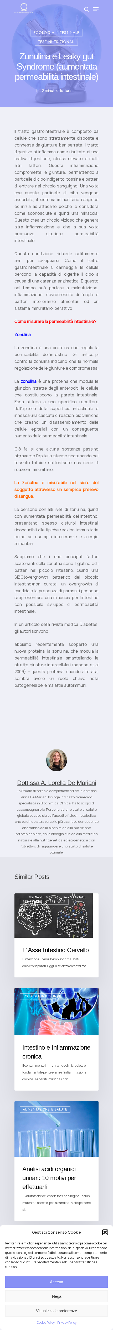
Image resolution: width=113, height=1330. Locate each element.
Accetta (56, 1282)
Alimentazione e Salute (45, 1109)
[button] (105, 1232)
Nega (56, 1296)
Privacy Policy (66, 1322)
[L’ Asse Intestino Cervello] (56, 935)
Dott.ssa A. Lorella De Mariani (56, 782)
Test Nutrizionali (56, 41)
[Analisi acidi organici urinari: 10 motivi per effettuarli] (56, 1161)
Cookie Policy (46, 1322)
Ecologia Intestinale (56, 32)
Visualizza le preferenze (56, 1310)
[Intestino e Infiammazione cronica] (56, 1039)
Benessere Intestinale (44, 901)
